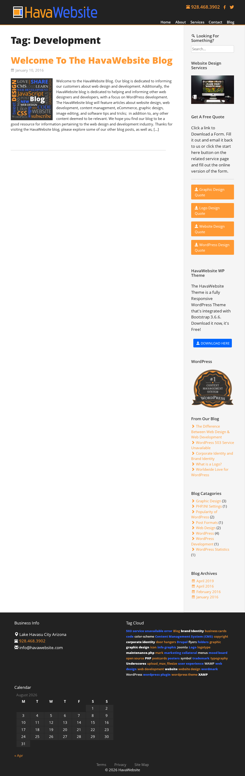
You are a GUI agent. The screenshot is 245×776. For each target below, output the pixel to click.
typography (219, 658)
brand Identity (192, 631)
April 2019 (205, 580)
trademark (201, 658)
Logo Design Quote (207, 210)
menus (203, 653)
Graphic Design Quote (209, 192)
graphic (215, 642)
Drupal (182, 642)
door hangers (166, 642)
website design (189, 669)
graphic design (137, 647)
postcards (159, 658)
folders (203, 642)
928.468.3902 (205, 7)
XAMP (203, 674)
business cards (215, 631)
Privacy (120, 764)
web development (151, 669)
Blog (230, 22)
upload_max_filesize (162, 663)
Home (166, 22)
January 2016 (207, 597)
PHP (148, 658)
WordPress (205, 533)
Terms (101, 764)
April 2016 (205, 586)
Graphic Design (208, 500)
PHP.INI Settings (209, 506)
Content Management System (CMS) (184, 636)
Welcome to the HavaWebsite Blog (92, 60)
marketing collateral (180, 653)
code (130, 636)
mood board (218, 653)
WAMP (209, 663)
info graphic (166, 647)
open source (135, 658)
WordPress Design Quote (212, 247)
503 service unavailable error (149, 631)
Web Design (206, 527)
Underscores (136, 663)
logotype (203, 647)
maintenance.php (140, 653)
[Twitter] (230, 7)
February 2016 (208, 591)
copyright (221, 636)
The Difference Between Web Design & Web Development (210, 431)
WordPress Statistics (212, 549)
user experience (191, 663)
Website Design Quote (210, 229)
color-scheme (144, 636)
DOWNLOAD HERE (215, 343)
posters (174, 658)
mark (159, 653)
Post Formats (207, 522)
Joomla (182, 647)
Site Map (141, 764)
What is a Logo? (209, 464)
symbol (186, 658)
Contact (215, 22)
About (180, 22)
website (171, 669)
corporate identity (140, 642)
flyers (193, 642)
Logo (192, 647)
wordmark (209, 669)
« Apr (18, 755)
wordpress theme (184, 674)
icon (153, 647)
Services (197, 22)
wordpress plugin (157, 674)
